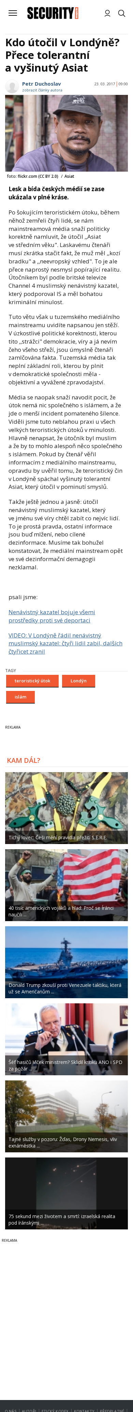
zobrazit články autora (42, 89)
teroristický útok (32, 681)
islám (20, 697)
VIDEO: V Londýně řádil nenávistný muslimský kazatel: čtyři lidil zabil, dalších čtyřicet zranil (65, 643)
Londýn (79, 681)
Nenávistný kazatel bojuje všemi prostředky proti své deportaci (52, 616)
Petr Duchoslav (41, 83)
